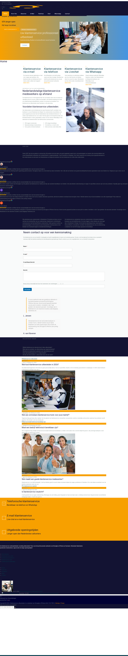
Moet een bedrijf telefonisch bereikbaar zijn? (40, 427)
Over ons (14, 14)
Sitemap (57, 603)
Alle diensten (5, 554)
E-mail (32, 14)
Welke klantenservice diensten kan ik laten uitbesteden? (37, 347)
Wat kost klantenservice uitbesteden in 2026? (40, 364)
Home (5, 14)
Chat (49, 14)
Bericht (25, 270)
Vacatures (4, 571)
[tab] (64, 347)
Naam (25, 246)
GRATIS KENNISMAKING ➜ (10, 29)
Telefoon (41, 14)
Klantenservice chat (7, 559)
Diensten (23, 14)
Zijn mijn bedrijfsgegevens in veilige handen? (34, 353)
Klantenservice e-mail (7, 556)
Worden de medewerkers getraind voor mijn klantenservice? (38, 351)
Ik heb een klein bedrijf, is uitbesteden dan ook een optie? (38, 354)
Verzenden (27, 289)
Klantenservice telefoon (8, 558)
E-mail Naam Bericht (29, 262)
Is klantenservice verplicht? (33, 492)
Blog (3, 573)
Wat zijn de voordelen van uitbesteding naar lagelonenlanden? (39, 349)
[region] (64, 38)
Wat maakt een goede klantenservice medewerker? (42, 479)
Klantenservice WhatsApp (8, 561)
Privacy (62, 603)
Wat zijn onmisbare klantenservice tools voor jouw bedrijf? (45, 415)
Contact (67, 14)
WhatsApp (58, 14)
